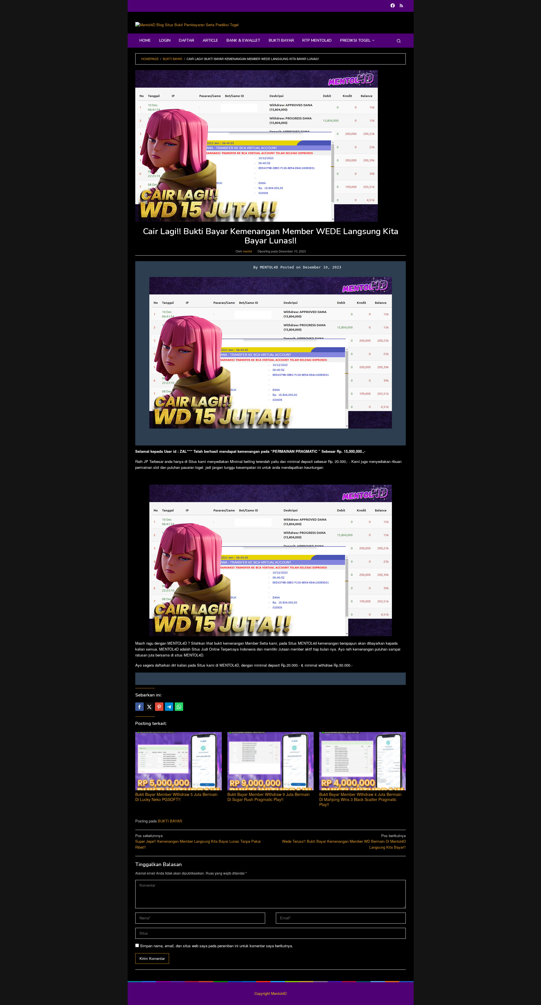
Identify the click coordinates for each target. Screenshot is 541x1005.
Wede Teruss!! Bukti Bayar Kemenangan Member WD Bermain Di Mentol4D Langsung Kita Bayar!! (344, 841)
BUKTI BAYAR (170, 821)
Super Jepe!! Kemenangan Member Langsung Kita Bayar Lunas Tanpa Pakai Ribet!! (198, 841)
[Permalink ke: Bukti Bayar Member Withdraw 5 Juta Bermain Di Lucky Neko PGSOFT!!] (178, 761)
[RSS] (401, 6)
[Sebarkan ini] (139, 706)
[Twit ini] (149, 706)
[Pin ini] (159, 706)
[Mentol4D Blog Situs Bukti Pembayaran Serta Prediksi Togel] (187, 24)
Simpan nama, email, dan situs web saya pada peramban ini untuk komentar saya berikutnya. (216, 945)
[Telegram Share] (169, 706)
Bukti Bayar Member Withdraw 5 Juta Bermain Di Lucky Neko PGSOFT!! (176, 796)
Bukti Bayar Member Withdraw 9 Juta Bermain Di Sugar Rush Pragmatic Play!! (268, 796)
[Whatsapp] (179, 706)
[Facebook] (392, 6)
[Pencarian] (399, 41)
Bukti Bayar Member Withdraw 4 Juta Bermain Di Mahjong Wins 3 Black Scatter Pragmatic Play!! (360, 799)
